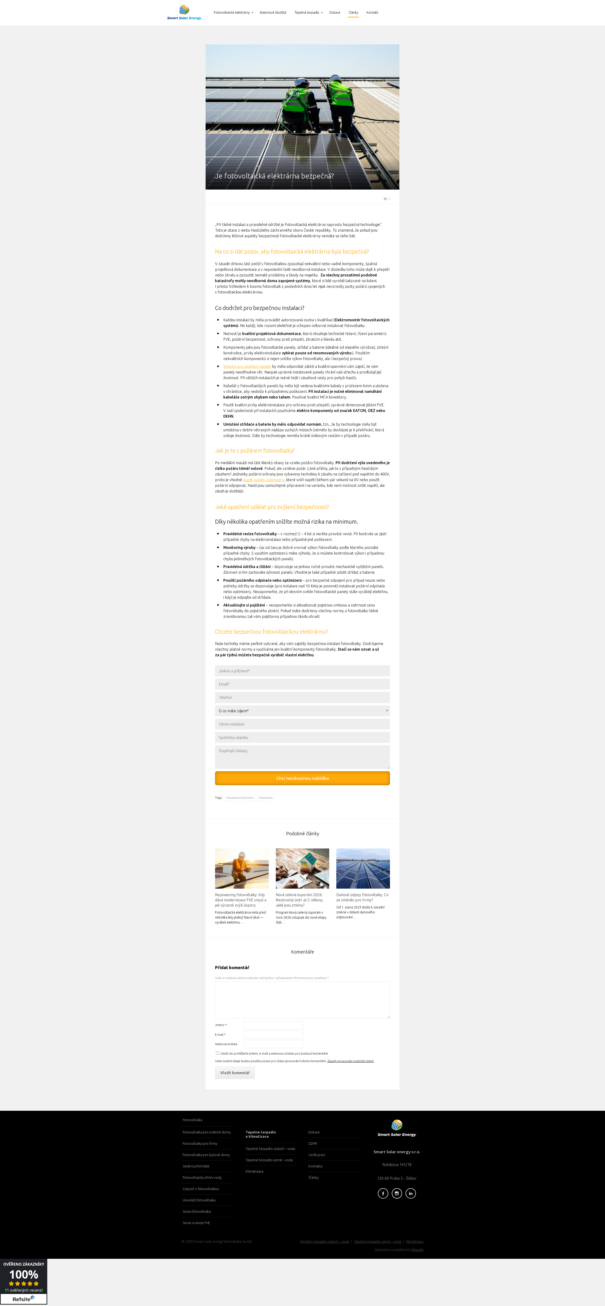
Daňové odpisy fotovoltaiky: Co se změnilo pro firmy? (362, 897)
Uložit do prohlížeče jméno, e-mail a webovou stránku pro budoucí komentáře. (274, 1053)
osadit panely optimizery (263, 480)
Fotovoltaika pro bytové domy (206, 1155)
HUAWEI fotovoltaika (199, 1200)
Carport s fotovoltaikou (201, 1189)
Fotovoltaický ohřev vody (202, 1177)
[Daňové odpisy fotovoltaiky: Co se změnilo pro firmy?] (363, 868)
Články (353, 12)
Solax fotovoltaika (197, 1211)
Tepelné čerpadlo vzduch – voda (270, 1149)
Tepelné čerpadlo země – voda (269, 1160)
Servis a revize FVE (196, 1223)
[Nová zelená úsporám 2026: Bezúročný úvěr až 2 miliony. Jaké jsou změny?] (302, 868)
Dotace (334, 12)
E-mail (220, 1034)
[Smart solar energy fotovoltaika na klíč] (184, 12)
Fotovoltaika (266, 797)
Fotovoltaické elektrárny (232, 12)
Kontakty (315, 1166)
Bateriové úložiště (273, 12)
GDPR (312, 1143)
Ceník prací (316, 1155)
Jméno (221, 1024)
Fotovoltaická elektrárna (240, 797)
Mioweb (417, 1249)
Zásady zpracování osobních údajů (350, 1061)
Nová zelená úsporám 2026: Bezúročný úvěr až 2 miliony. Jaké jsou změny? (300, 900)
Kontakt (372, 12)
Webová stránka (226, 1044)
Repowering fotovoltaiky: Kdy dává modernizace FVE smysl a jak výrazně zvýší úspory (240, 900)
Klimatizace (255, 1171)
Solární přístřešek (196, 1166)
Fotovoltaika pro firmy (200, 1143)
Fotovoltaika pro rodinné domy (207, 1132)
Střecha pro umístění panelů (247, 366)
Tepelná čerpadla (307, 12)
